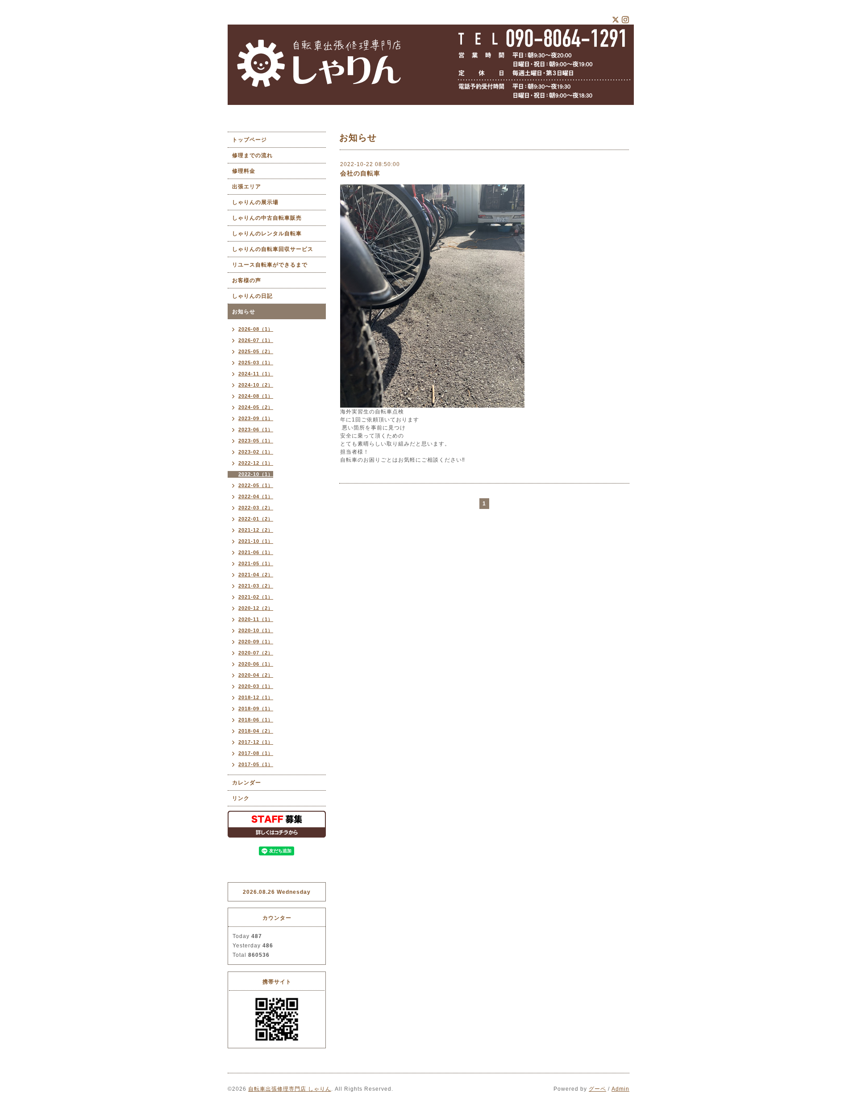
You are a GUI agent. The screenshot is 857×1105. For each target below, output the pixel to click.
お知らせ (243, 312)
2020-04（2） (255, 675)
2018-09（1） (255, 708)
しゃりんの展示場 (258, 202)
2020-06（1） (255, 664)
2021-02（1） (255, 597)
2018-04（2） (255, 731)
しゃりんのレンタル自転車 (267, 233)
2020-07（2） (255, 652)
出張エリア (246, 186)
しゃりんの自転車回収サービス (272, 249)
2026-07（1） (255, 340)
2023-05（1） (255, 440)
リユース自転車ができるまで (270, 265)
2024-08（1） (255, 396)
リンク (241, 798)
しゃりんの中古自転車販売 (267, 218)
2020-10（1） (255, 630)
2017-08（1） (255, 753)
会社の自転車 (360, 173)
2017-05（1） (255, 764)
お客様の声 (246, 280)
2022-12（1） (255, 463)
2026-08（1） (255, 329)
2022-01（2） (255, 518)
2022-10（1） (255, 474)
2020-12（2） (255, 608)
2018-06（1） (255, 719)
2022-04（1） (255, 496)
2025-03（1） (255, 362)
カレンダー (246, 783)
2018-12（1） (255, 697)
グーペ (597, 1089)
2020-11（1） (255, 619)
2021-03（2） (255, 585)
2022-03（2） (255, 507)
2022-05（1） (255, 485)
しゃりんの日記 (252, 296)
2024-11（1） (255, 373)
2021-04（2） (255, 574)
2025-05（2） (255, 351)
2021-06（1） (255, 552)
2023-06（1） (255, 429)
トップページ (249, 140)
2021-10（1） (255, 541)
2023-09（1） (255, 418)
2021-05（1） (255, 563)
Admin (620, 1089)
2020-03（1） (255, 686)
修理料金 (243, 171)
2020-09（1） (255, 641)
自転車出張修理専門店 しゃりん (289, 1089)
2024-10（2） (255, 385)
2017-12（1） (255, 742)
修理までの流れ (252, 155)
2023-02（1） (255, 452)
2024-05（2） (255, 407)
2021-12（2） (255, 530)
